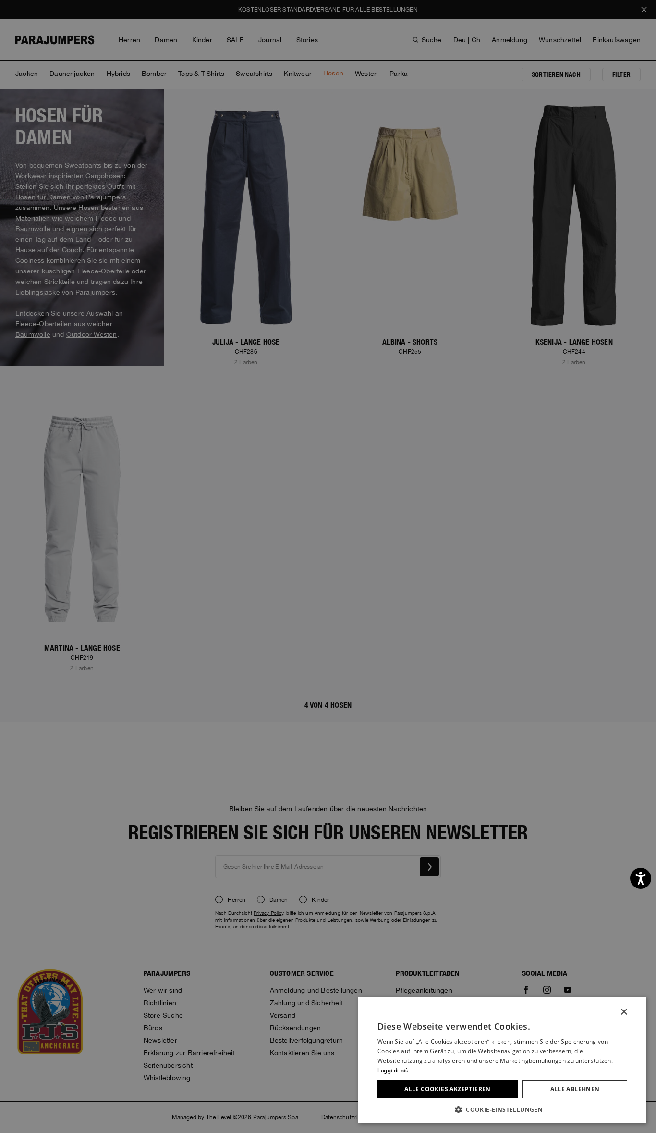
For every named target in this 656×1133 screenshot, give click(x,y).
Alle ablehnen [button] (575, 1089)
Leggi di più (393, 1070)
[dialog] (328, 566)
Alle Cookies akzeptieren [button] (447, 1089)
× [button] (623, 1012)
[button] (502, 1109)
